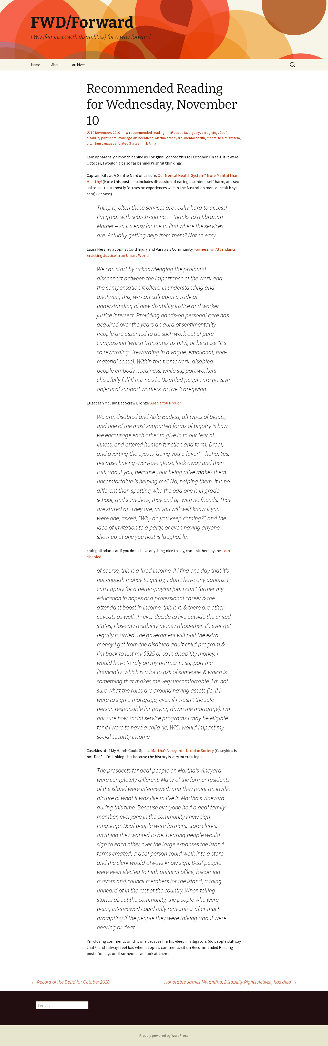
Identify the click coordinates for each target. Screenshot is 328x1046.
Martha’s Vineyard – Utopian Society (182, 750)
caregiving (210, 132)
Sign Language (105, 143)
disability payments (102, 138)
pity (90, 143)
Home (35, 64)
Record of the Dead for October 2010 (70, 982)
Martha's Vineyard (168, 138)
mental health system (223, 138)
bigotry (194, 132)
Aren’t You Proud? (165, 402)
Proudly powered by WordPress (164, 1035)
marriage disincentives (135, 138)
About (56, 64)
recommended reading (147, 132)
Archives (79, 64)
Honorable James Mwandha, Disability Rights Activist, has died (230, 982)
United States (128, 143)
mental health (194, 138)
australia (180, 132)
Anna (152, 143)
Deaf (223, 132)
